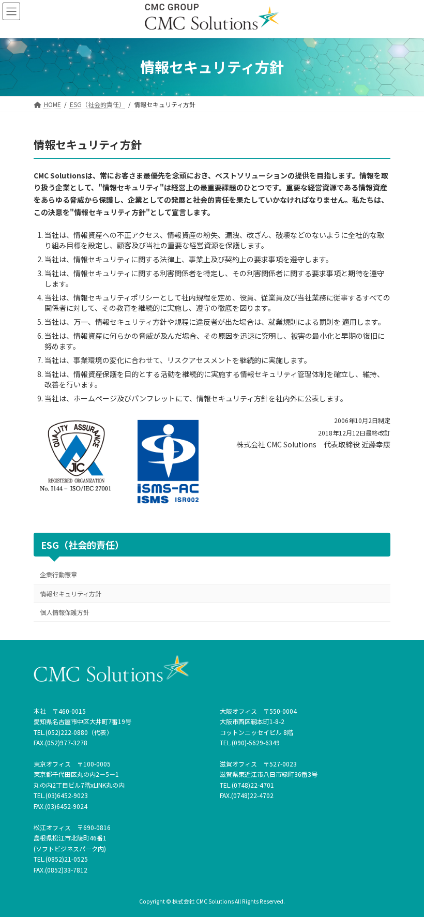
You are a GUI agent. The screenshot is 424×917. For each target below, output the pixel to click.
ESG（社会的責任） (82, 544)
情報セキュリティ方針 (70, 593)
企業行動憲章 (58, 574)
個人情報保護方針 (64, 612)
